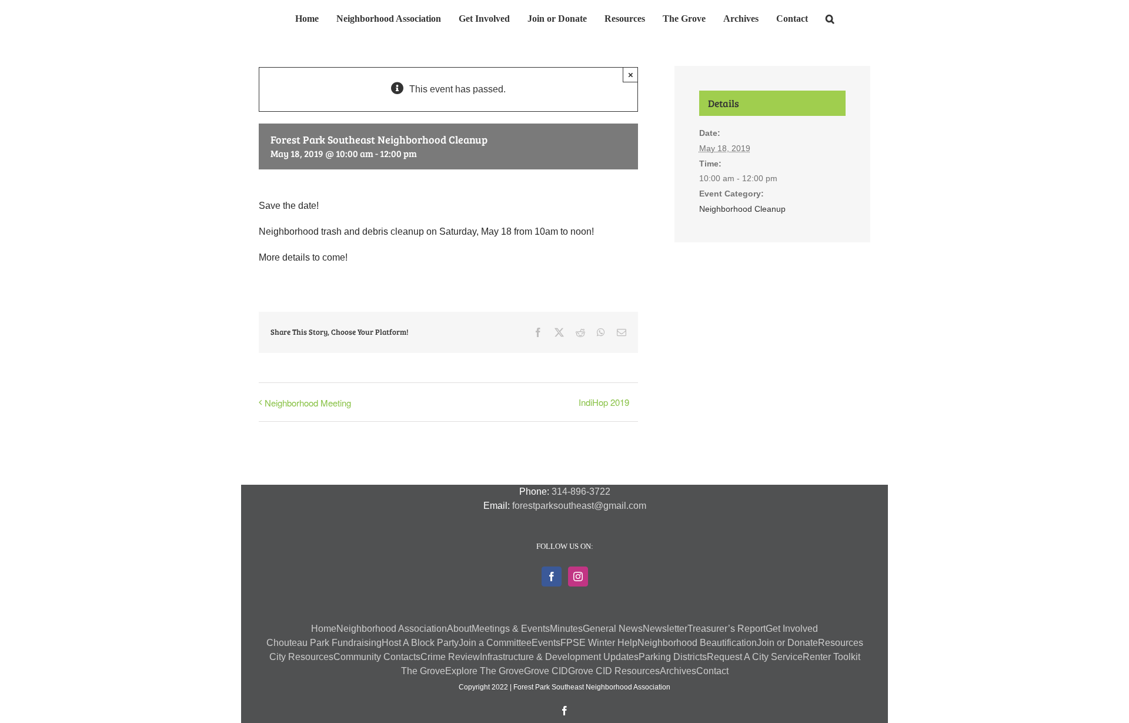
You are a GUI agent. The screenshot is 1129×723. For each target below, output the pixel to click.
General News (613, 629)
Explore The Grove (484, 671)
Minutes (566, 629)
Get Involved (792, 629)
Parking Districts (673, 657)
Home (323, 629)
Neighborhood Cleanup (742, 209)
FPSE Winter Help (598, 643)
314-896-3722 (581, 492)
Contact (712, 671)
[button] (810, 17)
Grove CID (546, 671)
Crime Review (450, 657)
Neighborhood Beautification (697, 643)
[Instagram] (578, 577)
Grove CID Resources (614, 671)
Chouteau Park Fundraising (324, 643)
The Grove (423, 671)
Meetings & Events (511, 629)
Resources (840, 643)
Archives (678, 671)
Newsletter (665, 629)
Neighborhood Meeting (308, 403)
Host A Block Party (420, 643)
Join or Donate (787, 643)
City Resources (301, 657)
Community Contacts (376, 657)
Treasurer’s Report (726, 629)
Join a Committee (495, 643)
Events (546, 643)
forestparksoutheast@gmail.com (579, 506)
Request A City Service (755, 657)
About (459, 629)
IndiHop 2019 (604, 402)
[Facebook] (552, 577)
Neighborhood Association (391, 629)
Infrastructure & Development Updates (559, 657)
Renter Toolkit (831, 657)
